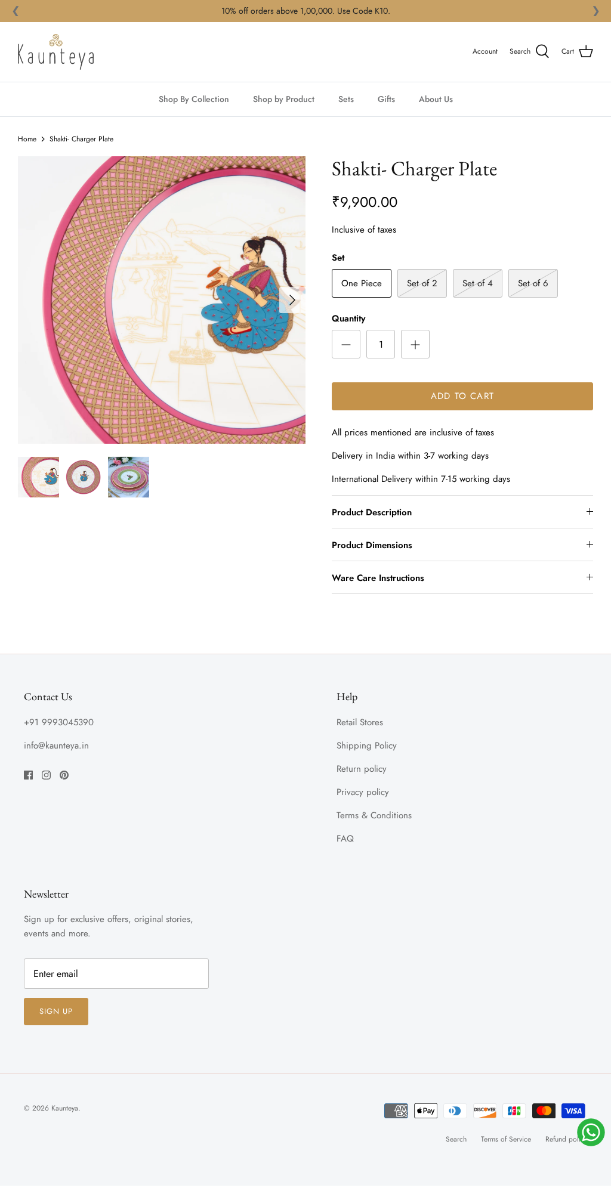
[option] (162, 300)
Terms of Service (506, 1139)
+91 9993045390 (59, 722)
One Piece (361, 283)
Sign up (56, 1011)
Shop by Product (283, 99)
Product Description (372, 512)
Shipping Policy (367, 745)
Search (456, 1139)
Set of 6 (533, 283)
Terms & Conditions (374, 815)
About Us (436, 99)
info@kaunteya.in (56, 745)
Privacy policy (363, 792)
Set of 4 (477, 283)
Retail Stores (360, 722)
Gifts (386, 99)
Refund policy (566, 1139)
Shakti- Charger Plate (81, 139)
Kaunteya (64, 1108)
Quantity (348, 319)
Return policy (362, 768)
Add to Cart (462, 396)
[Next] (292, 300)
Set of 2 (422, 283)
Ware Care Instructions (378, 577)
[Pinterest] (64, 775)
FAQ (345, 838)
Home (27, 139)
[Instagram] (46, 775)
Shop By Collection (194, 99)
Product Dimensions (372, 545)
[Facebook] (28, 775)
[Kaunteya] (56, 52)
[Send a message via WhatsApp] (591, 1132)
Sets (346, 99)
